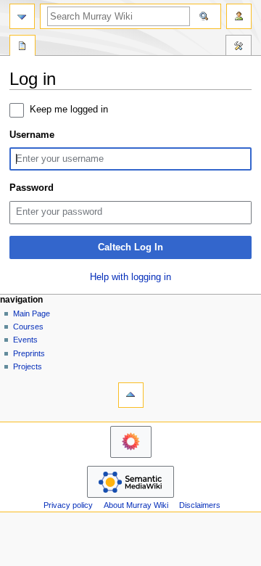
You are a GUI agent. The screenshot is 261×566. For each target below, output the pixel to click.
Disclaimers (199, 505)
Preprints (29, 353)
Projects (27, 366)
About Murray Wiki (136, 505)
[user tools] (239, 16)
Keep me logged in (69, 109)
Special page (22, 47)
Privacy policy (68, 505)
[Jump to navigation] (22, 16)
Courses (28, 326)
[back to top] (131, 395)
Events (25, 339)
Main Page (31, 313)
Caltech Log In (130, 247)
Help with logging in (130, 277)
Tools (238, 47)
